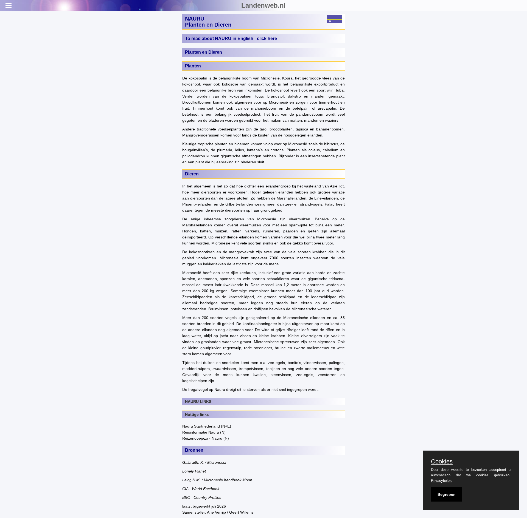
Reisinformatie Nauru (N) (204, 432)
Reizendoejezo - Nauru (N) (205, 438)
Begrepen (447, 494)
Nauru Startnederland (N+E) (206, 426)
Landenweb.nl (263, 5)
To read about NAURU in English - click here (231, 38)
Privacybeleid (441, 481)
